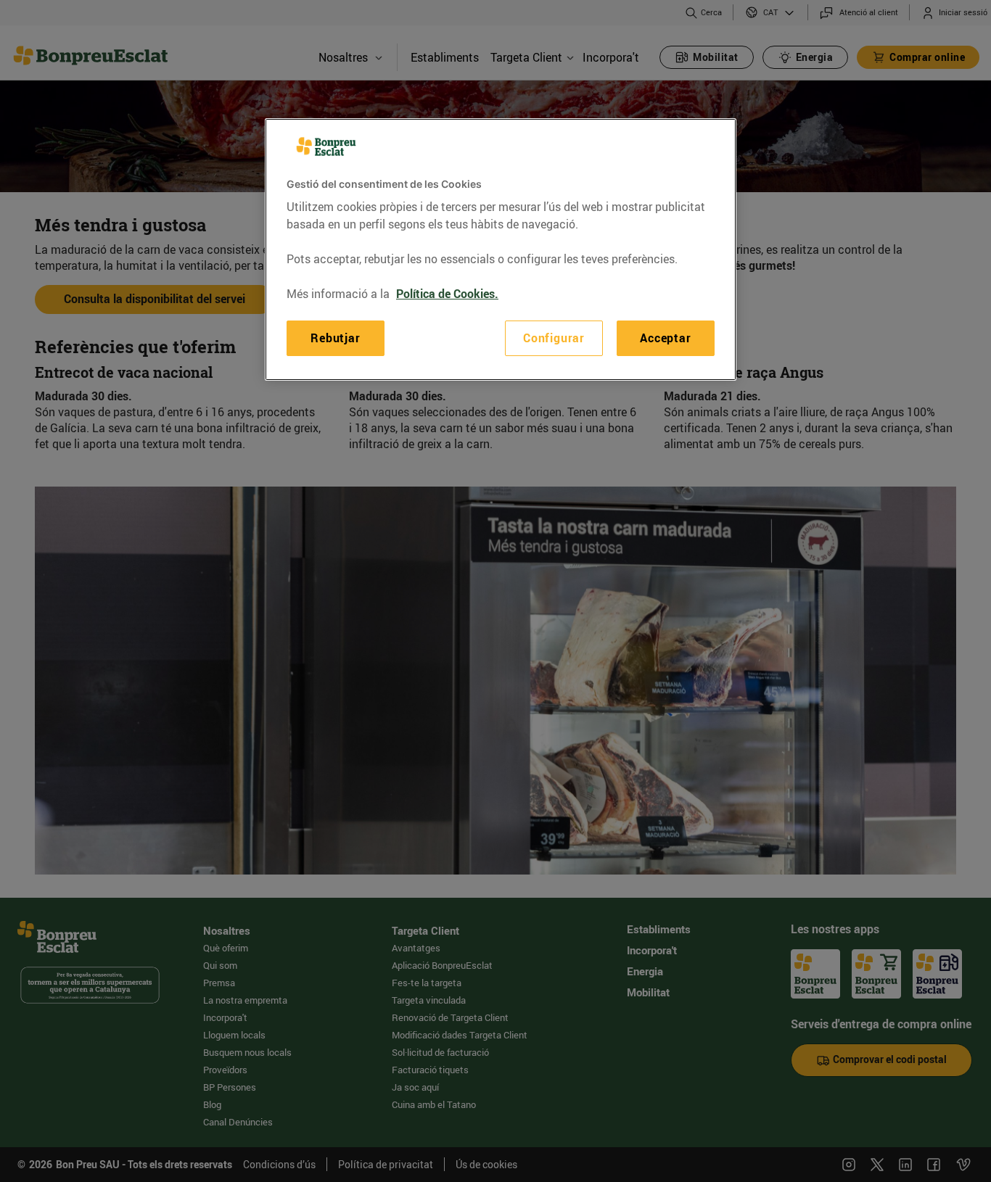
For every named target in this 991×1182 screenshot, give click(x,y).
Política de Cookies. (447, 294)
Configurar (554, 339)
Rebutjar (335, 339)
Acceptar (665, 339)
